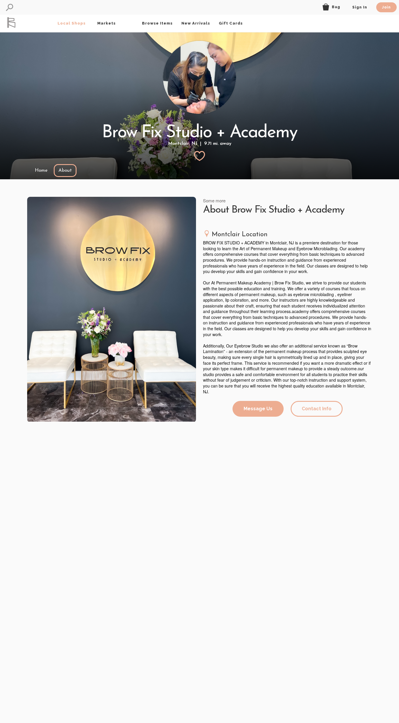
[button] (9, 7)
